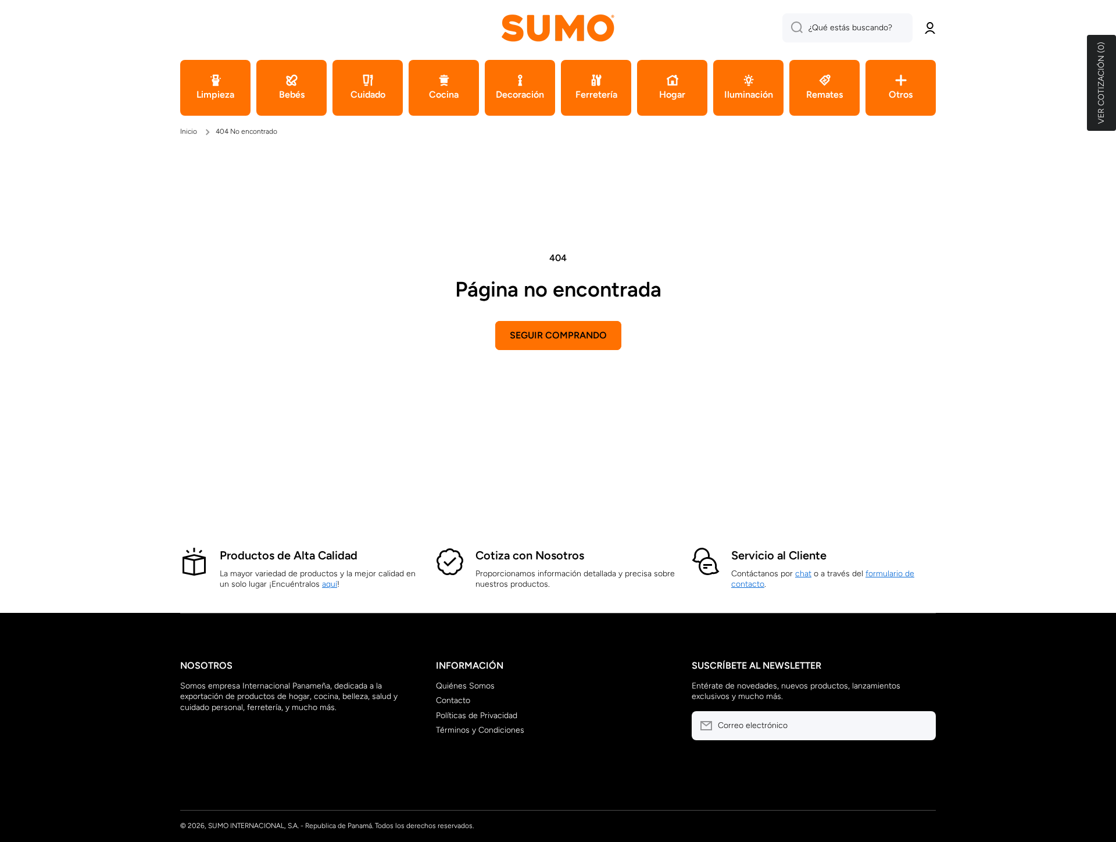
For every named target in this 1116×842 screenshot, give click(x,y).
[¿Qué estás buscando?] (792, 27)
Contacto (453, 700)
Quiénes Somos (465, 686)
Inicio (188, 131)
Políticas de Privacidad (476, 715)
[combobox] (847, 27)
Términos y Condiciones (480, 730)
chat (803, 574)
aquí (329, 584)
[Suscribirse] (921, 725)
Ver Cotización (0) (1101, 83)
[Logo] (558, 28)
